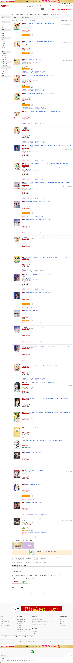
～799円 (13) (4, 53)
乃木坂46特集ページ (43, 71)
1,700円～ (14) (4, 59)
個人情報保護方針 (20, 660)
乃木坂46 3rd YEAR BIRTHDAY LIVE (44, 14)
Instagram (62, 621)
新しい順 (29, 20)
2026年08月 (3, 45)
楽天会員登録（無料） (30, 6)
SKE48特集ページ (37, 72)
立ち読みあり (4, 71)
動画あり (3, 75)
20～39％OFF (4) (4, 65)
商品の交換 (19, 625)
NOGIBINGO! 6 (59, 14)
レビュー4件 (30, 188)
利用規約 (2, 623)
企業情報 (14, 660)
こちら (42, 562)
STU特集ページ (31, 71)
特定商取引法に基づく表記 (28, 660)
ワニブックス (24, 385)
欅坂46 (17, 14)
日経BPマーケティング (26, 471)
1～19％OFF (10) (4, 63)
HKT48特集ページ (31, 72)
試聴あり (3, 73)
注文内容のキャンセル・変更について (23, 629)
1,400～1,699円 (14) (5, 57)
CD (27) (3, 27)
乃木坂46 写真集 (22, 14)
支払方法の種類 (19, 623)
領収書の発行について (21, 631)
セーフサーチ (60, 17)
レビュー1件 (29, 79)
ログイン (32, 5)
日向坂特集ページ (25, 71)
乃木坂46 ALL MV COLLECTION (32, 14)
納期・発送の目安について (21, 621)
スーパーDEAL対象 (5, 69)
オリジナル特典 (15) (5, 19)
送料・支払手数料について (21, 619)
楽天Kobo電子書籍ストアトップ (33, 641)
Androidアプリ (34, 633)
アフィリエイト (44, 641)
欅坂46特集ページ (37, 71)
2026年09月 (3, 47)
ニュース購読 (62, 625)
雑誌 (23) (3, 25)
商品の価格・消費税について (37, 619)
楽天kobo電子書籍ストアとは (5, 621)
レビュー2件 (29, 169)
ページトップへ (70, 655)
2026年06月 (3, 41)
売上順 (26, 20)
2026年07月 (3, 43)
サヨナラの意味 (53, 14)
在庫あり (3, 33)
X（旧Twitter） (62, 623)
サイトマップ (52, 641)
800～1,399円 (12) (4, 55)
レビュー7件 (30, 522)
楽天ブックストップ (22, 641)
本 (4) (2, 23)
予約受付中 (3, 35)
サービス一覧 (70, 6)
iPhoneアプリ (34, 631)
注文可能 (3, 31)
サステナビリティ (37, 660)
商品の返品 (19, 627)
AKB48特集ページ (44, 72)
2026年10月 (3, 49)
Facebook (62, 619)
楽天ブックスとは (4, 619)
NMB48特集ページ (25, 72)
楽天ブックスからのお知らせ (5, 625)
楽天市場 (70, 5)
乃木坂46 (23, 24)
